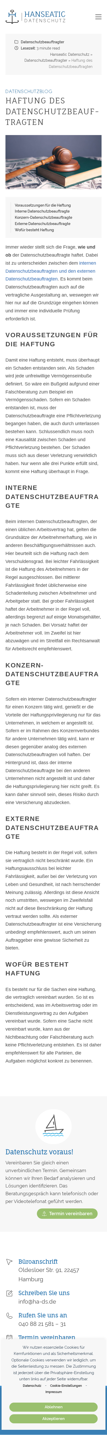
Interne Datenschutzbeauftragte (42, 211)
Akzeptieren (53, 1418)
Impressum (53, 1392)
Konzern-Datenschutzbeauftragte (43, 217)
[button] (98, 17)
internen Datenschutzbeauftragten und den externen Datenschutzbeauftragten (50, 271)
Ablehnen (54, 1407)
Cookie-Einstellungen (66, 1386)
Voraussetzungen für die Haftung (43, 205)
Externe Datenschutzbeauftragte (42, 223)
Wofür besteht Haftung (34, 230)
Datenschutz (32, 1386)
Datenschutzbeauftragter (42, 42)
